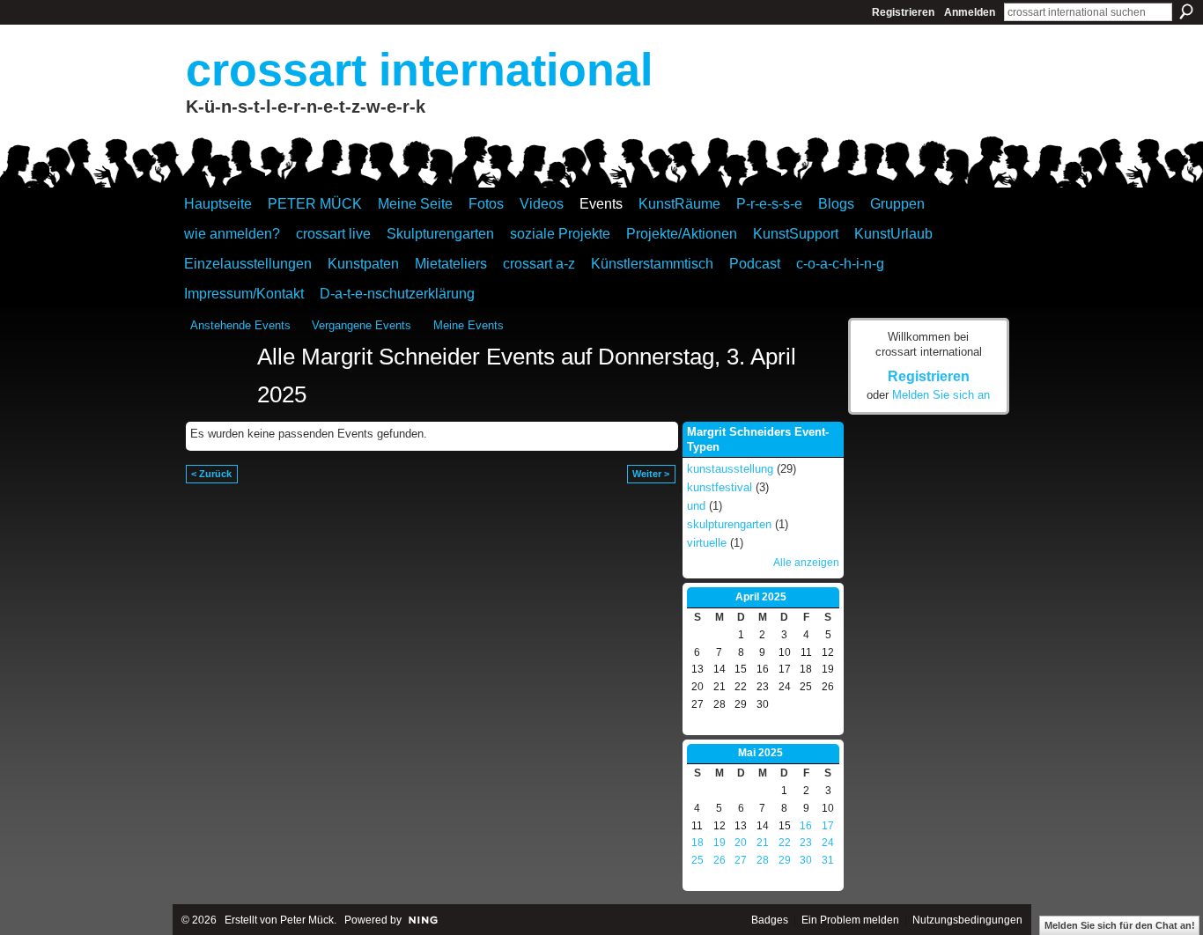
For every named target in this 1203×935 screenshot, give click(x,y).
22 (785, 842)
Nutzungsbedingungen (967, 920)
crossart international (419, 69)
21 (762, 842)
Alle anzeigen (806, 562)
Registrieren (903, 12)
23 (806, 842)
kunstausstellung (730, 468)
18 (697, 842)
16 (806, 826)
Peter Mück (307, 920)
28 (762, 860)
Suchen (1186, 11)
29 (785, 860)
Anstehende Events (240, 325)
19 (719, 842)
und (696, 505)
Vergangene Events (361, 325)
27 (740, 860)
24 (828, 842)
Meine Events (468, 325)
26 (719, 860)
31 (828, 860)
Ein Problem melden (850, 920)
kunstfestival (719, 487)
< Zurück (211, 473)
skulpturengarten (729, 524)
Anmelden (969, 12)
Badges (769, 920)
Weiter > (650, 473)
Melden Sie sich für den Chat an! (1119, 925)
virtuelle (707, 542)
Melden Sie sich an (941, 394)
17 (828, 826)
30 (806, 860)
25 (697, 860)
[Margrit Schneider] (218, 389)
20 (740, 842)
